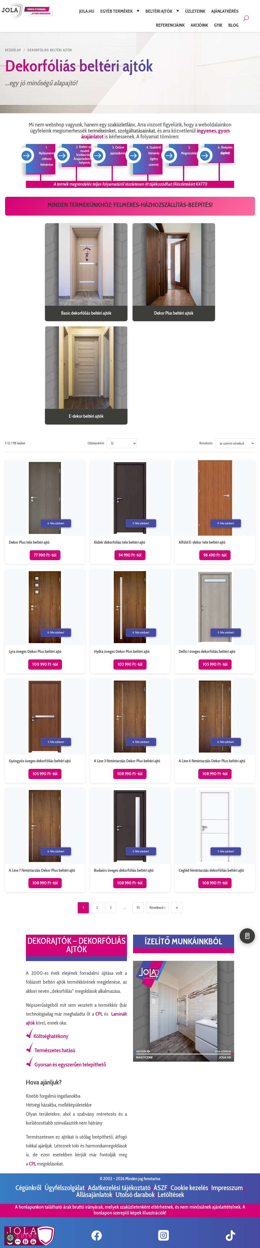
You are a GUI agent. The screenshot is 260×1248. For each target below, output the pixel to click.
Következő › (157, 907)
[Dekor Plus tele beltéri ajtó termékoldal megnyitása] (45, 512)
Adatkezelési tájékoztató (119, 1188)
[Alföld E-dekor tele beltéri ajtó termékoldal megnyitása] (215, 512)
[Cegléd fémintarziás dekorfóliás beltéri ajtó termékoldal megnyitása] (215, 840)
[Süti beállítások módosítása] (10, 1238)
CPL (99, 1014)
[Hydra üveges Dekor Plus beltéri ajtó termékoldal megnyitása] (130, 621)
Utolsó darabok (135, 1194)
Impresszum (227, 1188)
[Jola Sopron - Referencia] (183, 1060)
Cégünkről (29, 1188)
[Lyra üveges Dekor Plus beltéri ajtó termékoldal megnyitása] (45, 621)
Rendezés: (206, 443)
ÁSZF (161, 1188)
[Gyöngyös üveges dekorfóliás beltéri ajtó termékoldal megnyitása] (45, 730)
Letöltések (171, 1194)
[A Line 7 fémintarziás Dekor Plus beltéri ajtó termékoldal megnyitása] (45, 840)
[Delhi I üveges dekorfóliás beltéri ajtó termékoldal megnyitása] (215, 621)
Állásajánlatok (94, 1194)
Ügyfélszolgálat (65, 1188)
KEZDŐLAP (13, 50)
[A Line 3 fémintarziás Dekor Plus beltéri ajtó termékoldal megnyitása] (130, 730)
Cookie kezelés (189, 1188)
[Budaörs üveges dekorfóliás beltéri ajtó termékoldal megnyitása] (130, 840)
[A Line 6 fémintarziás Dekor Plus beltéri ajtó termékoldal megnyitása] (215, 730)
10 (138, 907)
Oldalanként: (96, 443)
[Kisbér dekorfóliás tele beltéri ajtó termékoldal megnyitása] (130, 512)
